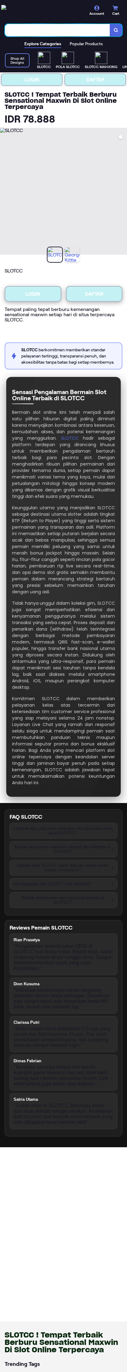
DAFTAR (95, 79)
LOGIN (32, 79)
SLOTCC (70, 438)
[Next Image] (122, 192)
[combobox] (57, 30)
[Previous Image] (5, 192)
